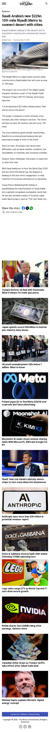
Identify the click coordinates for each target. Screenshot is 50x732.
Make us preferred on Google (14, 212)
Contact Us (15, 714)
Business (6, 11)
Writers (24, 714)
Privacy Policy (34, 714)
